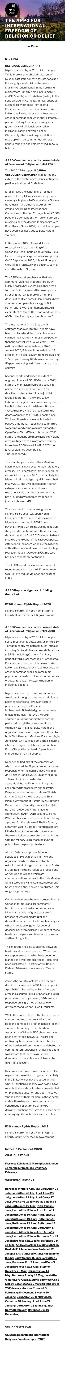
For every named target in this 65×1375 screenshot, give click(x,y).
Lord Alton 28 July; (23, 1193)
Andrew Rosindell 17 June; (32, 1245)
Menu (34, 46)
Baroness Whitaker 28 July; (22, 1188)
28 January (24, 1301)
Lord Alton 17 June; (24, 1210)
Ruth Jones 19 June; (23, 1206)
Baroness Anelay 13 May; (28, 1275)
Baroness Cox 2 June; (25, 1262)
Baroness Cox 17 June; (26, 1240)
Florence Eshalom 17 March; (23, 1163)
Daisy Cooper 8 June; (28, 1258)
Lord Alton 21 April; (26, 1279)
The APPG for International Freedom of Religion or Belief (30, 28)
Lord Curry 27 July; (23, 1201)
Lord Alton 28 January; (31, 1297)
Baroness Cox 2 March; (29, 1283)
